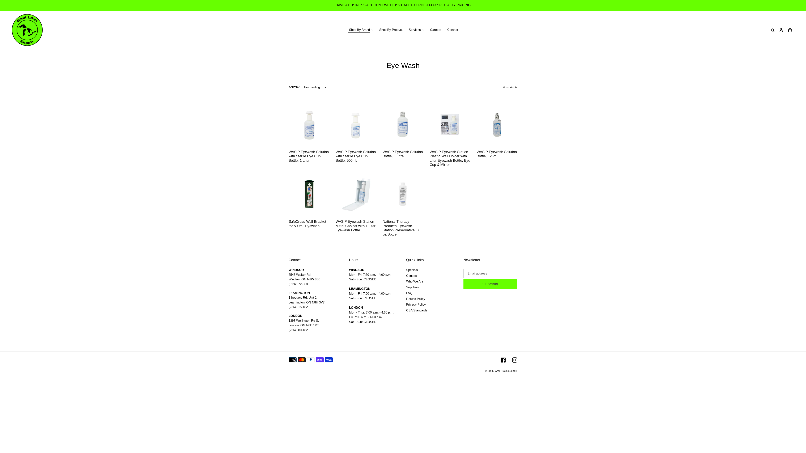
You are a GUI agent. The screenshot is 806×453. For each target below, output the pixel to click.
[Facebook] (503, 360)
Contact (411, 275)
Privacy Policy (416, 304)
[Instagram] (514, 360)
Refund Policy (415, 299)
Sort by (294, 87)
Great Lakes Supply (506, 371)
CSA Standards (416, 310)
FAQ (409, 293)
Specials (412, 270)
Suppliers (412, 287)
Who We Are (414, 281)
